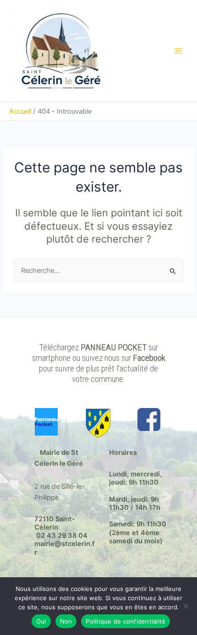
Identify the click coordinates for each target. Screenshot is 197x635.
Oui (41, 621)
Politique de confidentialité (125, 621)
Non (66, 621)
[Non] (185, 606)
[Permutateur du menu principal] (178, 51)
